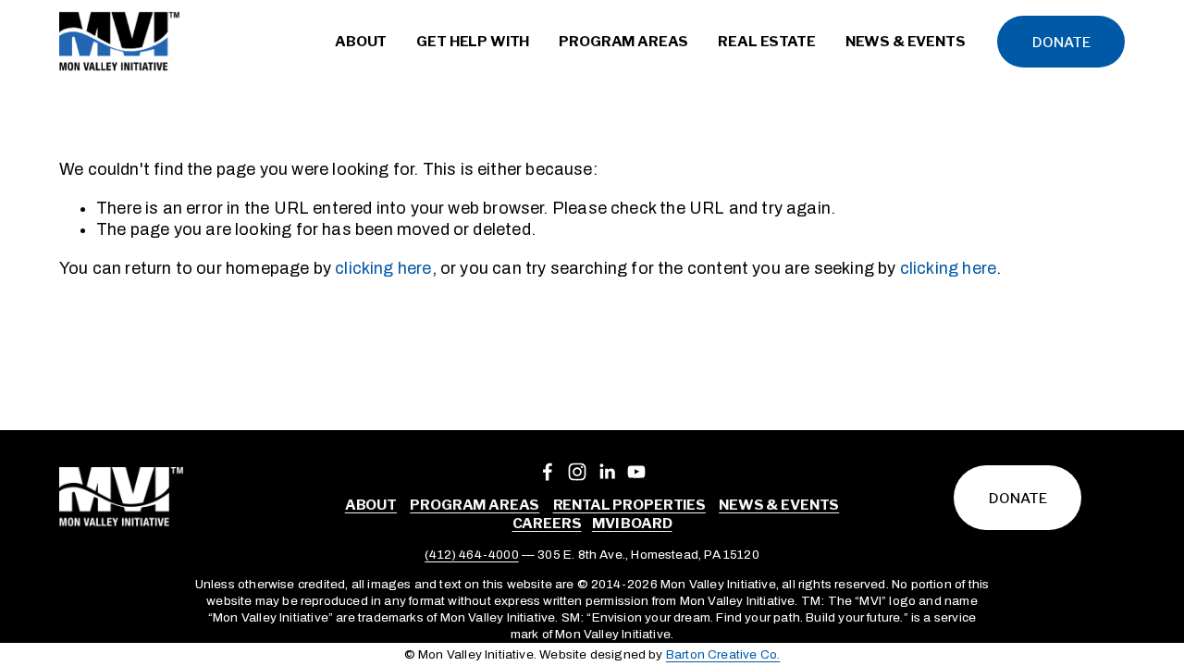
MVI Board (632, 523)
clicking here (383, 268)
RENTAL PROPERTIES (629, 504)
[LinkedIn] (607, 471)
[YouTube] (636, 471)
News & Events (779, 504)
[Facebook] (547, 471)
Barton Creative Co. (723, 654)
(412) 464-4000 (472, 554)
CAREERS (547, 523)
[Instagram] (577, 471)
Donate (1061, 42)
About (371, 504)
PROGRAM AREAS (474, 504)
